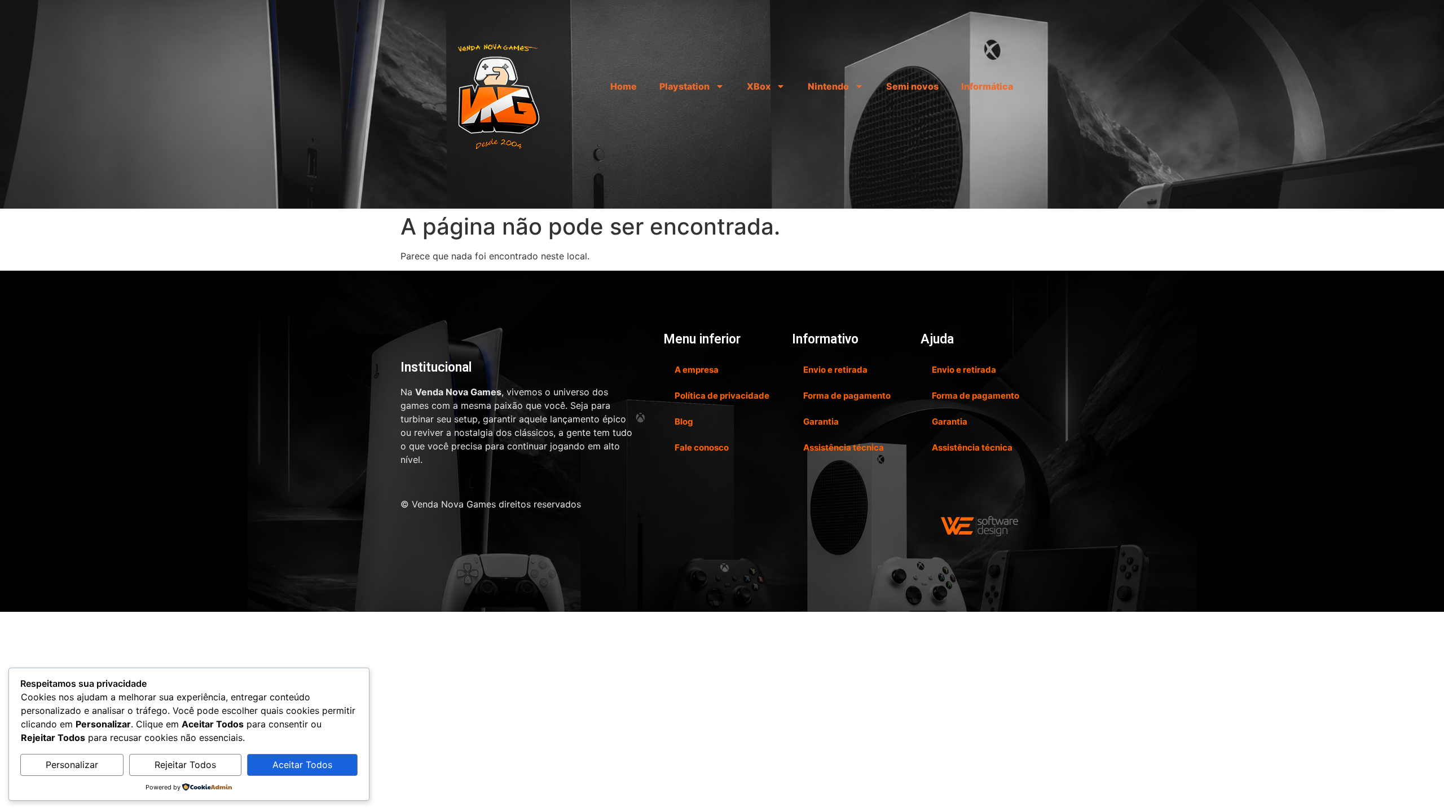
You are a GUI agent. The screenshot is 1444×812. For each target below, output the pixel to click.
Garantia (821, 421)
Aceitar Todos (302, 764)
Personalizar (72, 764)
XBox (759, 86)
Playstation (684, 86)
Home (623, 86)
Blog (684, 421)
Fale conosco (702, 447)
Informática (987, 86)
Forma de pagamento (847, 395)
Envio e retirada (835, 369)
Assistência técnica (843, 447)
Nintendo (828, 86)
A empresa (697, 369)
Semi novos (912, 86)
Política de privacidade (722, 395)
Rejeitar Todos (185, 764)
